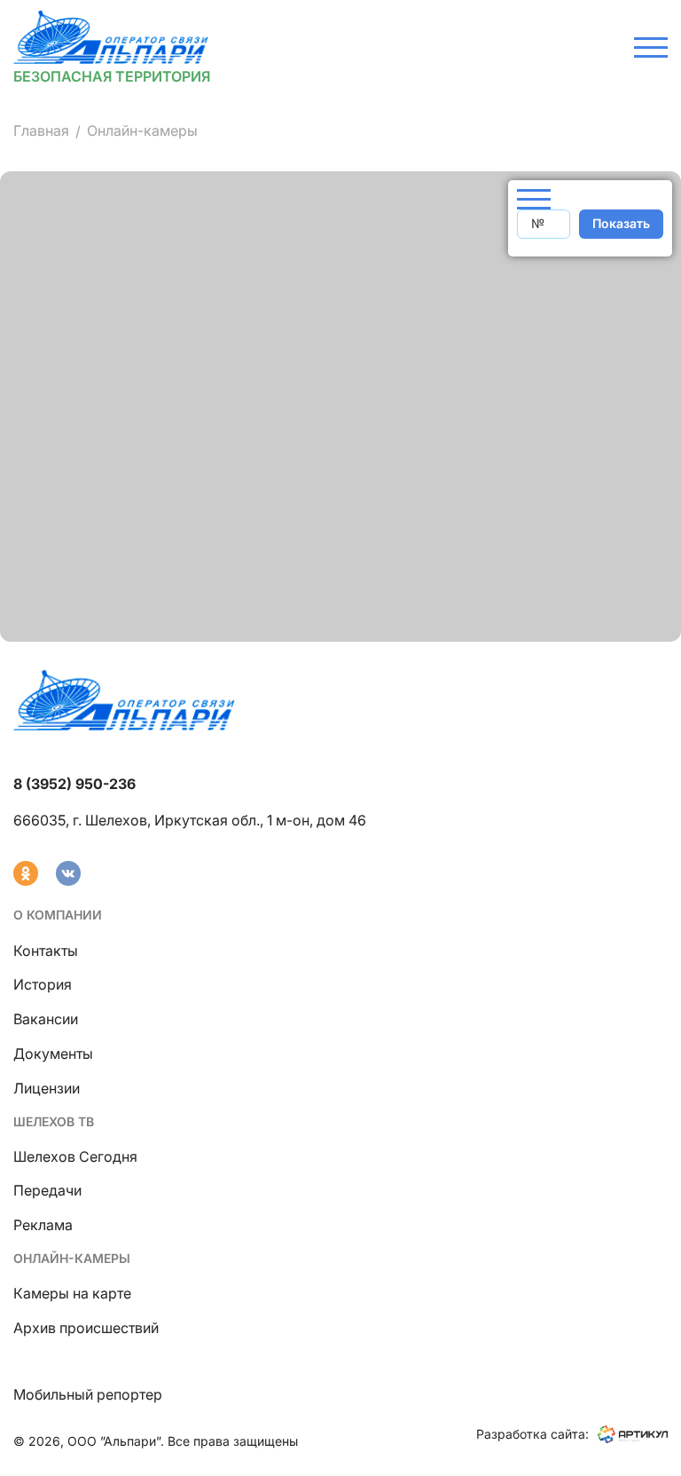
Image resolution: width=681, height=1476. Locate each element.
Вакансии (45, 1019)
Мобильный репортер (87, 1394)
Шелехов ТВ (53, 1121)
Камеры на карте (72, 1293)
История (42, 984)
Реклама (43, 1225)
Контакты (45, 950)
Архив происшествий (86, 1328)
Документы (53, 1053)
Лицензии (46, 1088)
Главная (41, 130)
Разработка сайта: (532, 1433)
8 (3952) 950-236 (74, 784)
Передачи (47, 1190)
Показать (621, 223)
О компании (57, 914)
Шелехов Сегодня (75, 1156)
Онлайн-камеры (71, 1258)
